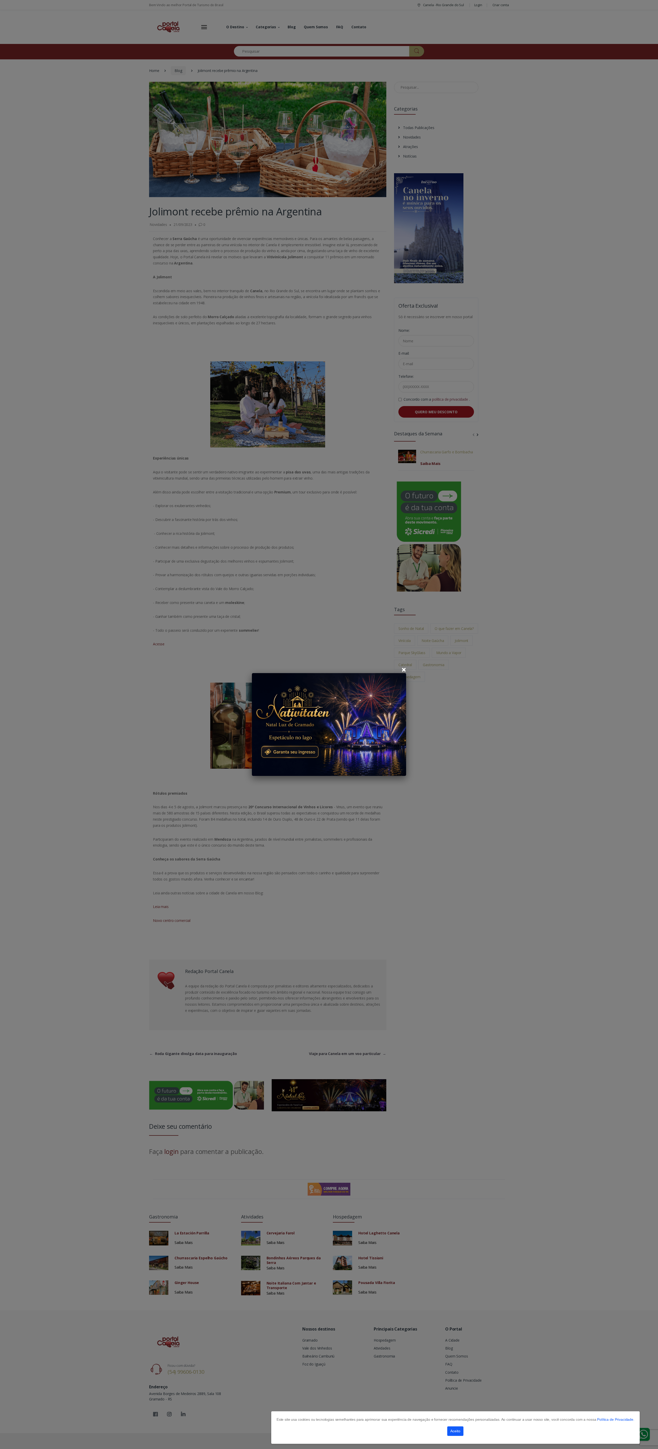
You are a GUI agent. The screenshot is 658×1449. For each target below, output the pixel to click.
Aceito (455, 1431)
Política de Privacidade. (615, 1419)
